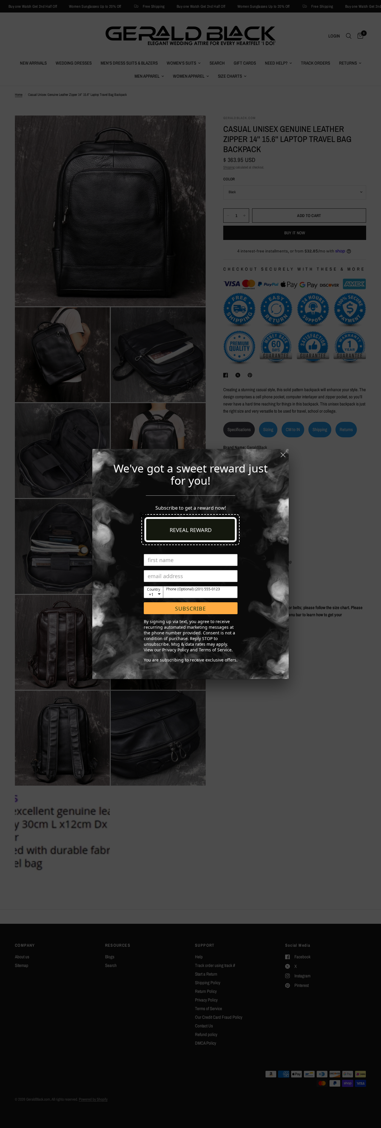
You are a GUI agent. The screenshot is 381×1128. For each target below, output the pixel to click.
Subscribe (190, 608)
